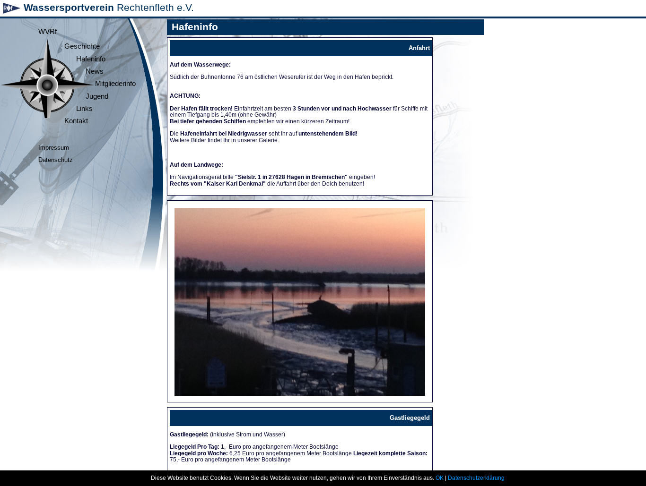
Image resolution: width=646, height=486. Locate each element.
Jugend (97, 96)
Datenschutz (55, 159)
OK (440, 478)
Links (84, 108)
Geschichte (82, 46)
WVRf (47, 31)
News (95, 71)
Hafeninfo (90, 59)
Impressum (53, 147)
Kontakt (76, 121)
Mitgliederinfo (115, 83)
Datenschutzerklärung (476, 478)
